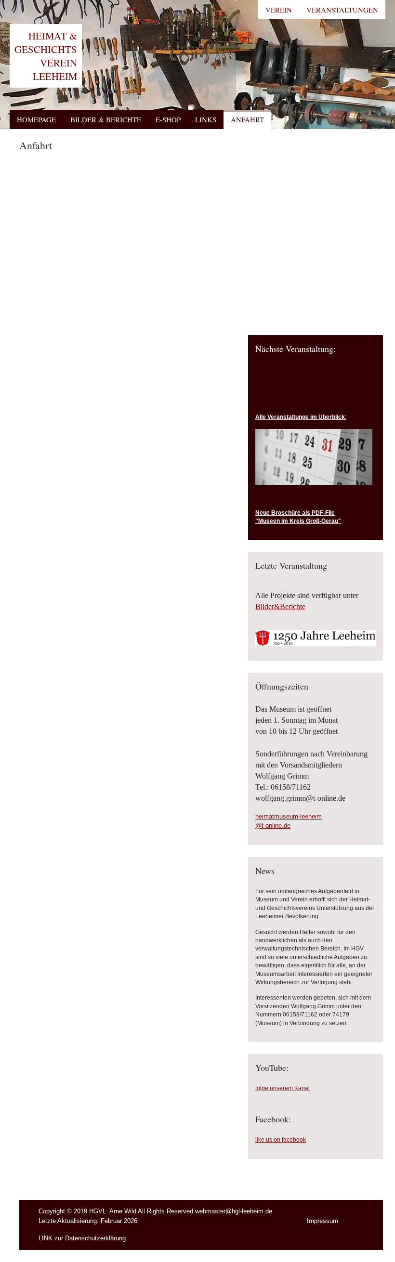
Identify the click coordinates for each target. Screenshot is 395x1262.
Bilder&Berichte (280, 606)
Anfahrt (247, 119)
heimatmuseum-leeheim (288, 816)
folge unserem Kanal (282, 1088)
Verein (278, 9)
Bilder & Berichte (105, 119)
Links (205, 119)
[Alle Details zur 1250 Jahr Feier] (315, 643)
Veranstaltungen (342, 9)
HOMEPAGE (36, 119)
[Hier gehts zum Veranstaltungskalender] (313, 483)
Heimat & (45, 56)
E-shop (168, 119)
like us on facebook (280, 1139)
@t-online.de (272, 825)
